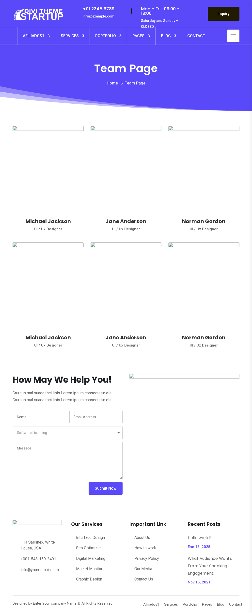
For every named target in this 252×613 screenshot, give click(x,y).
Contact (196, 35)
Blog (166, 35)
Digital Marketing (90, 558)
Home (112, 83)
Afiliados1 (33, 35)
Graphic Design (89, 579)
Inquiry (224, 13)
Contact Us (143, 579)
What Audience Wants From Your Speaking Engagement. (210, 566)
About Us (142, 537)
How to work (145, 548)
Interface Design (90, 537)
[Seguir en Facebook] (16, 583)
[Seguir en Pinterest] (36, 583)
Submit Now (105, 488)
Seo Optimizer (88, 548)
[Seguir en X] (26, 583)
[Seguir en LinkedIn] (46, 583)
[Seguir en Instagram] (56, 583)
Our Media (143, 568)
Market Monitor (89, 568)
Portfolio (105, 35)
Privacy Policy (146, 558)
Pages (138, 35)
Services (70, 35)
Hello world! (199, 538)
